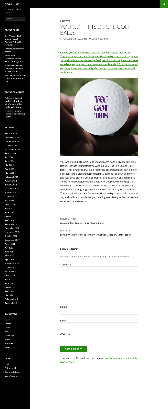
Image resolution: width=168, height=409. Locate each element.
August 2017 (10, 244)
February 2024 (11, 177)
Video (7, 347)
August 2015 (10, 275)
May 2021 (9, 216)
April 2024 (9, 169)
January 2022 (11, 184)
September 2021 (12, 200)
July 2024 (9, 157)
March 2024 (10, 173)
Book (7, 319)
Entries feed (10, 368)
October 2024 (11, 145)
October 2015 (11, 267)
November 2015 (12, 263)
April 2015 (9, 291)
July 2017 (9, 248)
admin (83, 39)
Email (64, 320)
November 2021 (12, 192)
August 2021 (10, 204)
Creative (65, 21)
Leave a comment (101, 39)
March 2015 (10, 295)
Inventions (9, 335)
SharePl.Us (12, 4)
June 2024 (9, 161)
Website (65, 334)
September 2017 (12, 240)
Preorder (9, 343)
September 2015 (12, 271)
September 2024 (12, 149)
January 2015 (11, 303)
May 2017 (9, 255)
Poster (8, 339)
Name (64, 306)
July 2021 (9, 208)
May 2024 (9, 165)
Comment (66, 264)
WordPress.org (12, 376)
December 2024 (12, 137)
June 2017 (9, 251)
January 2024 (11, 181)
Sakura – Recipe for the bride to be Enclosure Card (15, 78)
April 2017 (9, 259)
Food (7, 331)
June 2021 (9, 212)
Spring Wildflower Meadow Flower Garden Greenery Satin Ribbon (95, 232)
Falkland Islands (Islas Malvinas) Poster (15, 114)
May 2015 (9, 287)
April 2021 (9, 220)
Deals (7, 327)
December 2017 (12, 228)
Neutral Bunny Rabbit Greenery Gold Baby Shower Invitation (14, 68)
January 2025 (11, 133)
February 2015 (11, 299)
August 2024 (10, 153)
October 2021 (11, 196)
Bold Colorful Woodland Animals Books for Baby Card (14, 58)
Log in (7, 364)
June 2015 (9, 283)
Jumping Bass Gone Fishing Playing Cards (82, 221)
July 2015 (9, 279)
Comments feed (12, 372)
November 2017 (12, 232)
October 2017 (11, 236)
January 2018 (11, 224)
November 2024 (12, 141)
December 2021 (12, 188)
